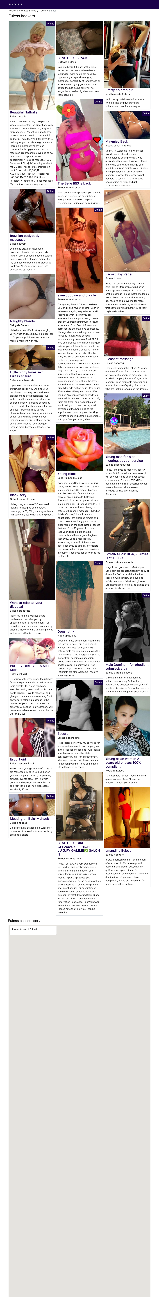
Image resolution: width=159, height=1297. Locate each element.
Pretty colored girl (119, 90)
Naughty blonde (22, 321)
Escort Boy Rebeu (119, 274)
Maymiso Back (116, 141)
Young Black (67, 474)
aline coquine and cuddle (77, 295)
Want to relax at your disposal (26, 604)
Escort (63, 734)
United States (28, 10)
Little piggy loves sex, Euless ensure (27, 374)
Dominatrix (66, 631)
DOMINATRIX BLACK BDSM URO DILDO (126, 556)
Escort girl (18, 759)
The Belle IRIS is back (74, 183)
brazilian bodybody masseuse (25, 237)
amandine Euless (118, 850)
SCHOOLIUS (15, 4)
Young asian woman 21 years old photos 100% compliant (123, 762)
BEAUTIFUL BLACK (72, 58)
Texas (42, 10)
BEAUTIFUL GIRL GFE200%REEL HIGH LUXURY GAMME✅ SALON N (79, 848)
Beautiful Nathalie (23, 112)
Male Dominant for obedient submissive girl (127, 666)
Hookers (13, 10)
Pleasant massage (119, 359)
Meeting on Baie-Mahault (29, 819)
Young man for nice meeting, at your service (124, 459)
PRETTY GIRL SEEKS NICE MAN (30, 668)
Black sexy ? (19, 495)
